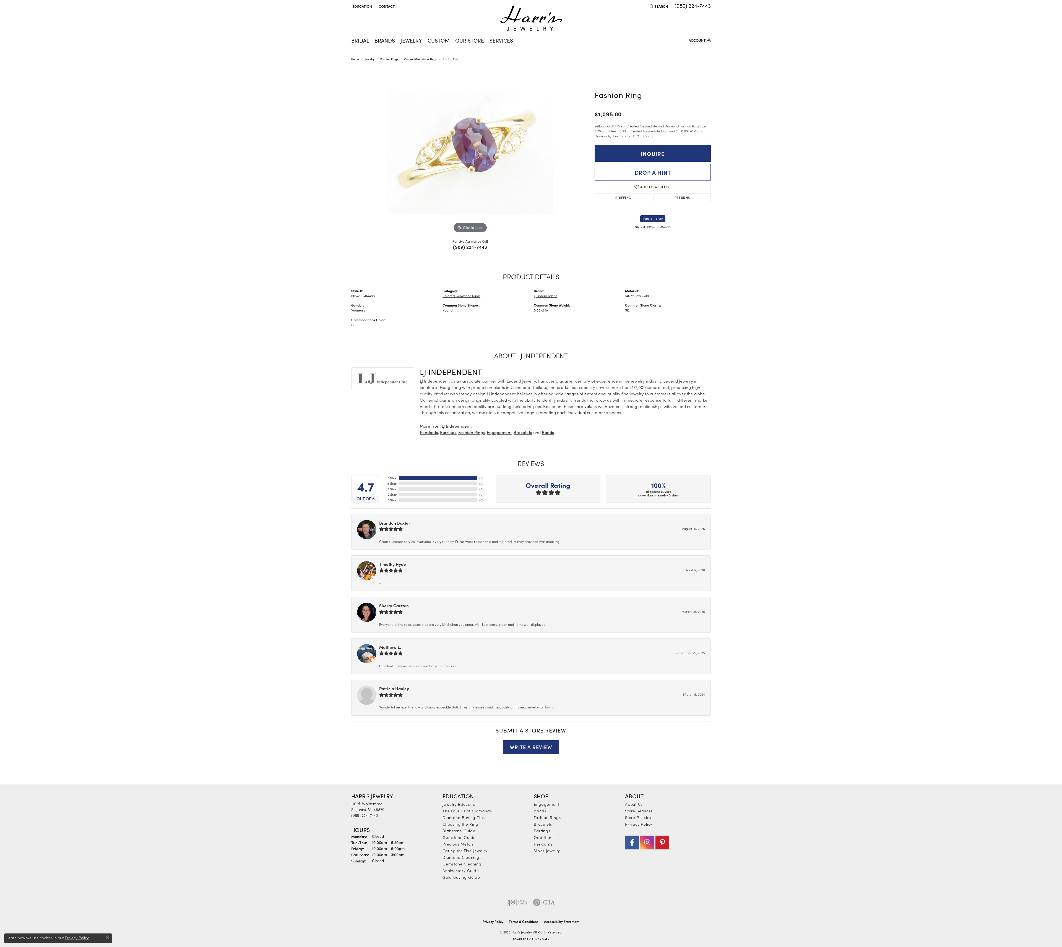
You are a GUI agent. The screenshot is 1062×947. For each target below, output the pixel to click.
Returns (682, 197)
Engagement (499, 432)
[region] (470, 151)
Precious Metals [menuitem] (458, 844)
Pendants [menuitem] (543, 844)
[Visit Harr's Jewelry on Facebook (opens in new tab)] (632, 842)
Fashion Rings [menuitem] (547, 817)
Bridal (360, 40)
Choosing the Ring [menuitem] (460, 824)
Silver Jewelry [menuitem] (547, 850)
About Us (633, 804)
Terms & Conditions (523, 921)
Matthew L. (390, 647)
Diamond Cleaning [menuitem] (461, 857)
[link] (386, 6)
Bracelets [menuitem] (543, 824)
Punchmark (540, 939)
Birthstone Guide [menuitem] (458, 830)
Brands (384, 40)
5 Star (392, 478)
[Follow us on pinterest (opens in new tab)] (662, 842)
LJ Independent (545, 296)
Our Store (469, 40)
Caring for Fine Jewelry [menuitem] (464, 850)
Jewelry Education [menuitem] (460, 804)
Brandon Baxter (394, 523)
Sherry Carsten (394, 605)
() (481, 478)
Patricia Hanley (394, 688)
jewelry (369, 59)
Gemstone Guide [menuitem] (459, 837)
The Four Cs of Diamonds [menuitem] (467, 810)
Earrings (448, 432)
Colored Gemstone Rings (420, 59)
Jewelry (411, 40)
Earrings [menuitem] (542, 830)
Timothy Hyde (392, 564)
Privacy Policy (638, 824)
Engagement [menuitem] (546, 804)
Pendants (429, 432)
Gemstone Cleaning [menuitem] (461, 864)
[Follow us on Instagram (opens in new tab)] (647, 842)
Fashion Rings (389, 59)
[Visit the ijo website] (517, 902)
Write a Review (531, 746)
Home (355, 59)
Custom (439, 40)
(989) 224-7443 (470, 247)
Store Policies (638, 817)
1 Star (392, 500)
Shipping (623, 197)
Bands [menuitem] (540, 810)
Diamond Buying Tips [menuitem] (463, 817)
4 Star (392, 483)
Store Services (639, 810)
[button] (361, 6)
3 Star (392, 489)
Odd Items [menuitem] (544, 837)
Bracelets (523, 432)
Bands (548, 432)
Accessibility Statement (561, 921)
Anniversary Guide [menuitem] (460, 870)
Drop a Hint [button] (653, 172)
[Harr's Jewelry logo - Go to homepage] (531, 18)
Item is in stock (652, 218)
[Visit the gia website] (544, 902)
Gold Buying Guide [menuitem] (461, 877)
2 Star (392, 494)
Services (501, 40)
